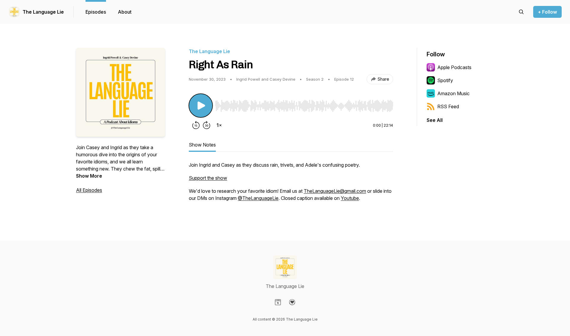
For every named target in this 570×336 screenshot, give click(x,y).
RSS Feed (448, 106)
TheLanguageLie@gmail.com (335, 191)
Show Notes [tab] (202, 145)
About (125, 12)
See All (435, 120)
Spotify (445, 80)
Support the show (208, 178)
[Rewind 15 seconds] (196, 125)
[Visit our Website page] (278, 302)
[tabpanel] (291, 184)
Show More (89, 176)
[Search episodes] (521, 11)
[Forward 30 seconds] (206, 125)
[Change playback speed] (219, 125)
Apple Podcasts (454, 67)
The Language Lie (43, 12)
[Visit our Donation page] (292, 302)
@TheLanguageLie (258, 198)
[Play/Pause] (201, 105)
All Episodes (89, 190)
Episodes (96, 12)
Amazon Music (453, 93)
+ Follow (547, 12)
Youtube (350, 198)
